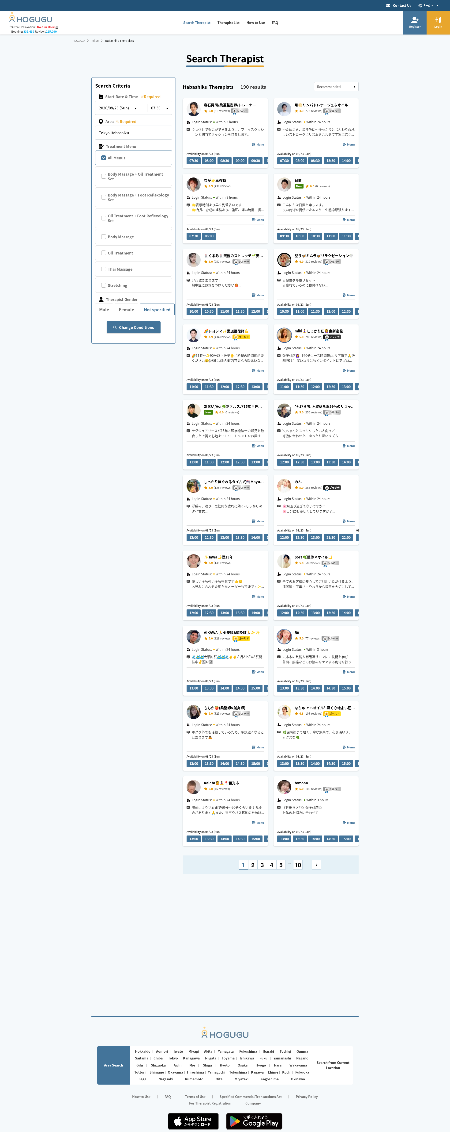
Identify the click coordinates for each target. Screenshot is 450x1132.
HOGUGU (79, 40)
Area (120, 121)
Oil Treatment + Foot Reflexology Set (138, 218)
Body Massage (121, 236)
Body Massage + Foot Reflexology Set (138, 197)
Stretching (117, 285)
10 (298, 865)
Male (104, 309)
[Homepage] (30, 21)
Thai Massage (120, 269)
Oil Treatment (120, 253)
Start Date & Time (133, 96)
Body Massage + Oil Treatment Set (135, 176)
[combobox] (336, 86)
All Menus (116, 158)
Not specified (157, 309)
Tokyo (95, 40)
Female (126, 309)
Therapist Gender (122, 299)
